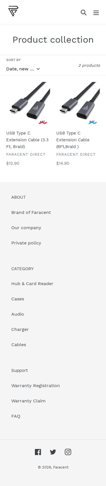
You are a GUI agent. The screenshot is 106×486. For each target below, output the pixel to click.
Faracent (60, 467)
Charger (20, 329)
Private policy (26, 243)
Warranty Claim (28, 400)
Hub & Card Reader (32, 283)
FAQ (15, 416)
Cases (17, 298)
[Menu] (96, 12)
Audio (17, 314)
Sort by (13, 60)
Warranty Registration (35, 385)
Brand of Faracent (31, 212)
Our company (26, 227)
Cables (18, 344)
